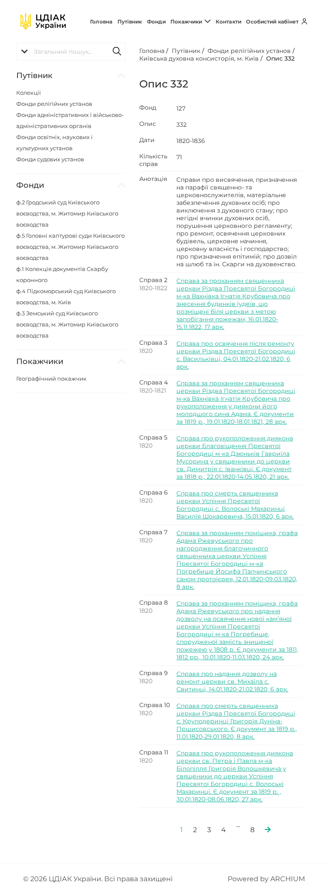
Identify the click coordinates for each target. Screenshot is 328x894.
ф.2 (67, 213)
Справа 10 (154, 705)
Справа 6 (153, 492)
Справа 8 (153, 602)
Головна (101, 21)
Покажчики (186, 21)
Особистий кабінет (273, 21)
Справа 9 (153, 673)
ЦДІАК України (75, 879)
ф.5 (70, 246)
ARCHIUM (287, 879)
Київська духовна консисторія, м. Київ (199, 58)
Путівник (129, 21)
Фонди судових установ (50, 159)
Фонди (156, 21)
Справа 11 (153, 752)
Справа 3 (153, 343)
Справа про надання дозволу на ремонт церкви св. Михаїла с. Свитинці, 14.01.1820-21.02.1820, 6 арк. (232, 681)
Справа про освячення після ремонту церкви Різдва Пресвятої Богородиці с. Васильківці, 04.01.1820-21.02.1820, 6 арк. (235, 355)
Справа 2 (153, 280)
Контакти (228, 21)
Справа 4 (153, 382)
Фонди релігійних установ (54, 103)
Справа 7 (153, 532)
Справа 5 (153, 437)
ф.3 (67, 324)
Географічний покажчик (51, 378)
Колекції (28, 92)
